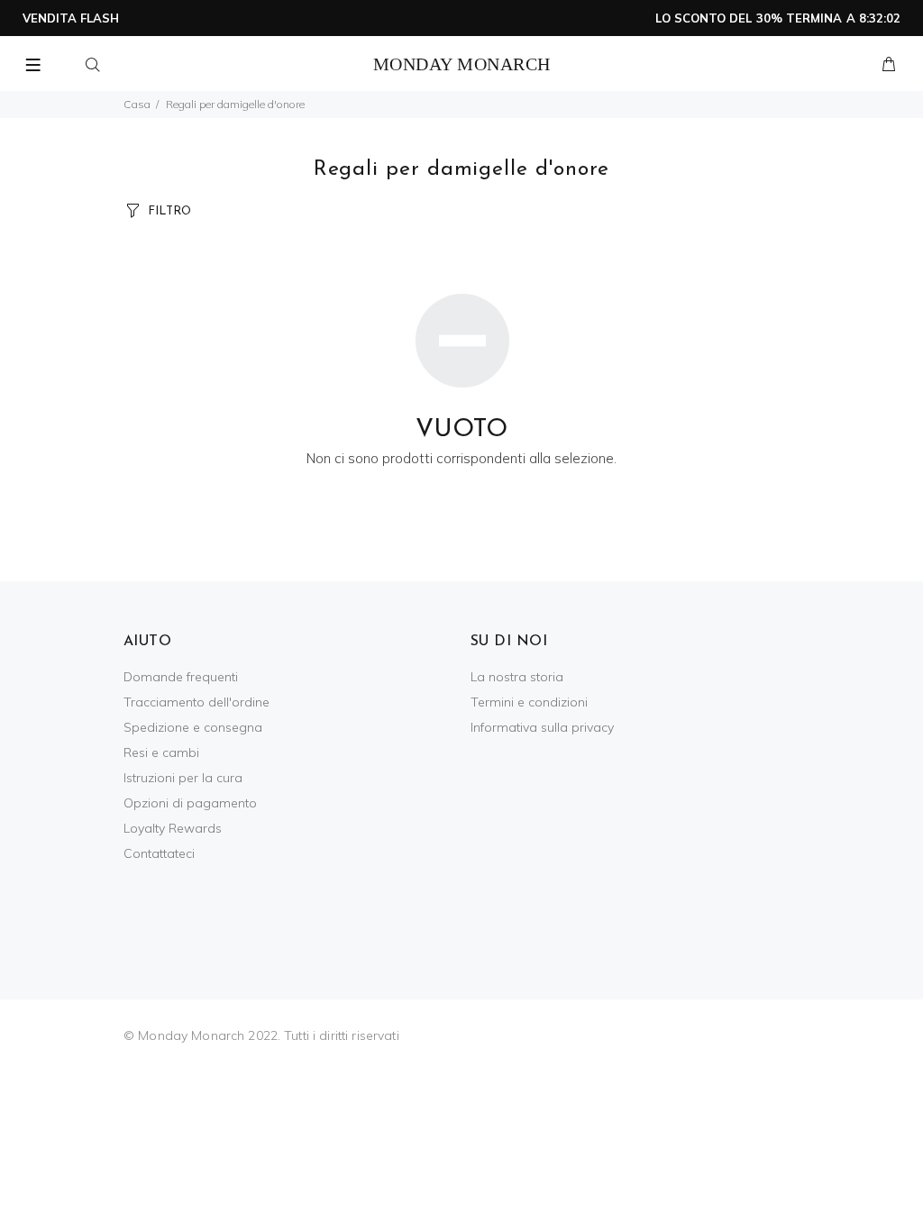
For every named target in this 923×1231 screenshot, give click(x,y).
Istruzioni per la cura (182, 778)
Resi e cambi (161, 752)
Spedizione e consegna (192, 727)
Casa (137, 104)
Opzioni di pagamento (190, 803)
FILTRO (169, 211)
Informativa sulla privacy (542, 727)
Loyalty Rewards (172, 828)
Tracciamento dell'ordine (196, 702)
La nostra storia (517, 677)
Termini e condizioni (529, 702)
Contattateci (159, 853)
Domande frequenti (180, 677)
